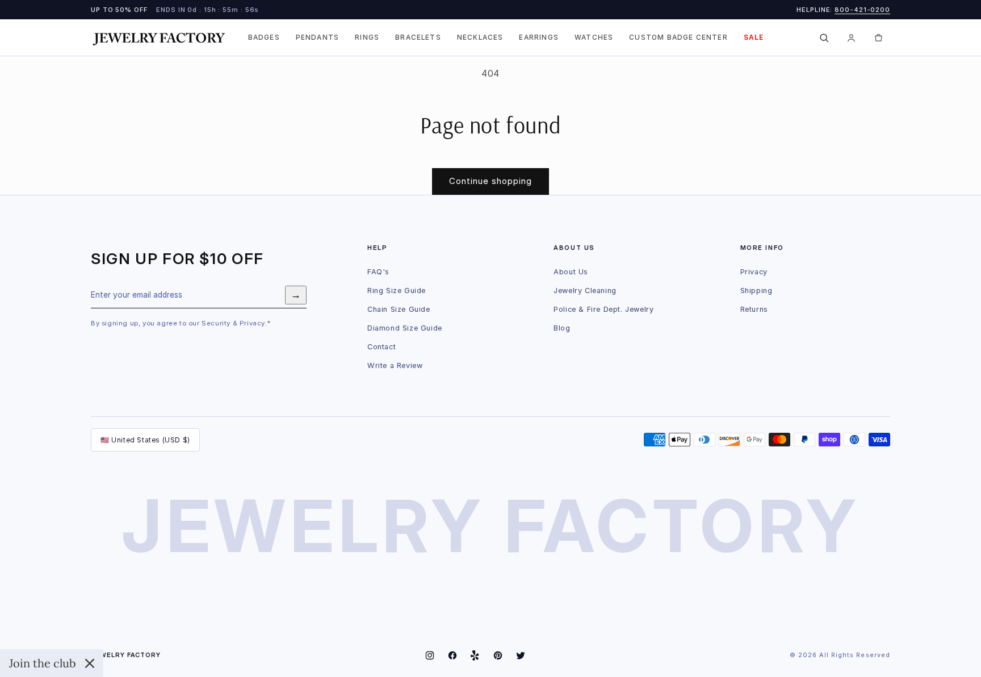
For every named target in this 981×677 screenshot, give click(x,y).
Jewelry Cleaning (585, 290)
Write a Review (394, 365)
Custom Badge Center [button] (678, 37)
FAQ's (378, 272)
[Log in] (851, 37)
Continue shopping (490, 180)
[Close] (89, 663)
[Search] (824, 37)
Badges (264, 37)
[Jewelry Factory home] (159, 38)
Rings (367, 37)
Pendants (317, 37)
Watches (594, 37)
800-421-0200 (862, 10)
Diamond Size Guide (404, 328)
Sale (754, 37)
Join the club (42, 663)
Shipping (756, 290)
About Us (571, 272)
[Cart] (878, 37)
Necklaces (480, 37)
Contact (381, 346)
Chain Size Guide (398, 309)
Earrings (538, 37)
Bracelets (418, 37)
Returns (754, 309)
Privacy (754, 272)
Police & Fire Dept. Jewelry (603, 309)
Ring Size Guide (396, 290)
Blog (562, 328)
